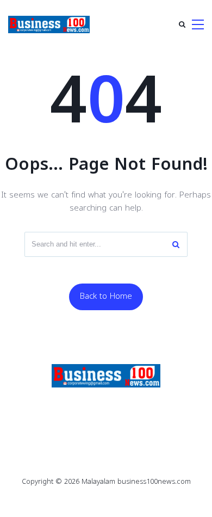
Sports (107, 406)
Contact (158, 406)
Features (56, 406)
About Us (106, 420)
